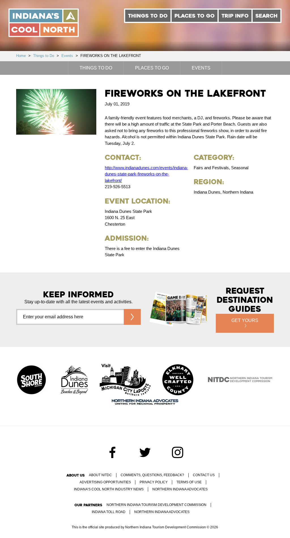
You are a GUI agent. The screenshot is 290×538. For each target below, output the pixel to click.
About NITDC (100, 475)
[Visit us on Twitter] (145, 452)
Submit (132, 317)
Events (67, 56)
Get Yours (244, 320)
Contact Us (204, 475)
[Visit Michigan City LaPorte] (125, 380)
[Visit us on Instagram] (177, 452)
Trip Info (235, 15)
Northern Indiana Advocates (180, 489)
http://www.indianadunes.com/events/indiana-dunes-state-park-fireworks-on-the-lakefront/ (146, 174)
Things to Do (148, 15)
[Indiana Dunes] (74, 380)
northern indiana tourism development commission (156, 505)
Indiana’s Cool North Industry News (109, 489)
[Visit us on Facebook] (112, 452)
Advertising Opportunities (105, 482)
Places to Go (194, 15)
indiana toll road (108, 512)
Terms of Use (189, 482)
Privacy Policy (154, 482)
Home (21, 56)
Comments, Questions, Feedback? (152, 475)
